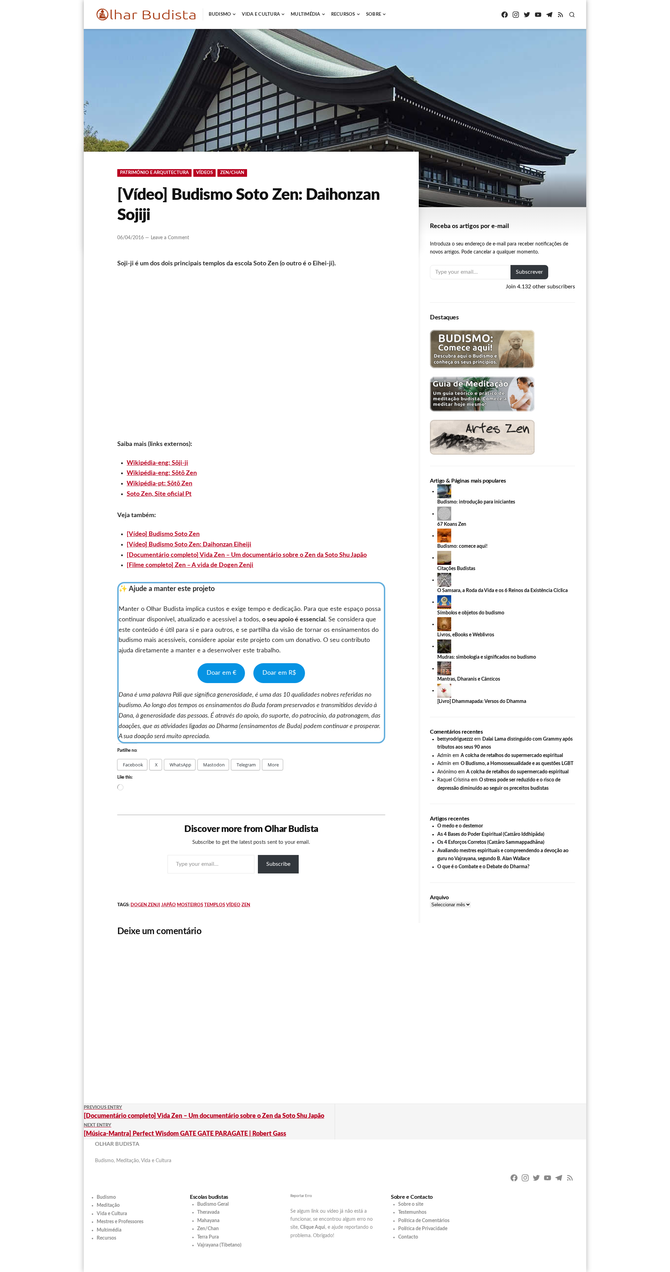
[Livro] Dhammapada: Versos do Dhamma (481, 701)
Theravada (208, 1212)
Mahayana (208, 1220)
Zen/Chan (232, 173)
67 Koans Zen (451, 524)
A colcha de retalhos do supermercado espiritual (512, 755)
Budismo (220, 14)
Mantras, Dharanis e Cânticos (468, 679)
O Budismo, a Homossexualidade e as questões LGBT (517, 763)
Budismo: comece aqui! (462, 546)
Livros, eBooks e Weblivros (465, 635)
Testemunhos (412, 1212)
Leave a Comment (170, 237)
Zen (245, 905)
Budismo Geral (213, 1204)
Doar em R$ (279, 673)
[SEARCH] (572, 15)
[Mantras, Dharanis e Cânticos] (444, 668)
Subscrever (529, 272)
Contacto (408, 1237)
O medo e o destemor (460, 826)
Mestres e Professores (120, 1221)
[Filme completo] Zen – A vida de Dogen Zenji (190, 565)
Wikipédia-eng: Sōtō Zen (162, 473)
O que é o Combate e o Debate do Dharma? (483, 866)
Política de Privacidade (422, 1228)
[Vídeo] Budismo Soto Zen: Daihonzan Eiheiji (189, 545)
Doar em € (221, 673)
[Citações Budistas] (444, 557)
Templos (214, 905)
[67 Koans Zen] (444, 513)
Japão (168, 905)
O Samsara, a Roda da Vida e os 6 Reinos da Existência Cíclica (502, 590)
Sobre (373, 14)
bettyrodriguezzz (455, 739)
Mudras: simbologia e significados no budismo (486, 657)
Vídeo (233, 905)
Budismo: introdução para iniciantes (476, 502)
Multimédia (305, 14)
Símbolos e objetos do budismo (470, 613)
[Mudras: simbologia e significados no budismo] (444, 646)
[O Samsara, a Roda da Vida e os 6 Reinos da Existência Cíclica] (444, 579)
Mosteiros (190, 905)
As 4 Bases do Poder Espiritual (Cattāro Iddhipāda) (490, 834)
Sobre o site (410, 1204)
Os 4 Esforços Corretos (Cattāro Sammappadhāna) (490, 842)
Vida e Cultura (261, 14)
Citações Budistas (456, 568)
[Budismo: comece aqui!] (444, 535)
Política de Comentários (423, 1220)
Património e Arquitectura (154, 173)
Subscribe (278, 864)
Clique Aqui (312, 1227)
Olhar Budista (117, 1144)
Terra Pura (208, 1237)
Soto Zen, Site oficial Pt (159, 494)
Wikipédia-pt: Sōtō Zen (159, 483)
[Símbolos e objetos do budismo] (444, 601)
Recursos (343, 14)
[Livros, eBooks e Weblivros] (444, 624)
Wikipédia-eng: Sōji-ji (157, 463)
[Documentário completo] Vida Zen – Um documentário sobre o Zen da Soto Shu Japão (247, 555)
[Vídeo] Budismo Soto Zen (163, 534)
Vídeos (204, 173)
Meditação (108, 1205)
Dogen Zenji (145, 905)
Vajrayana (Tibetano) (219, 1245)
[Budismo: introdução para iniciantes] (444, 491)
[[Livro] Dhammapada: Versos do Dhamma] (444, 690)
